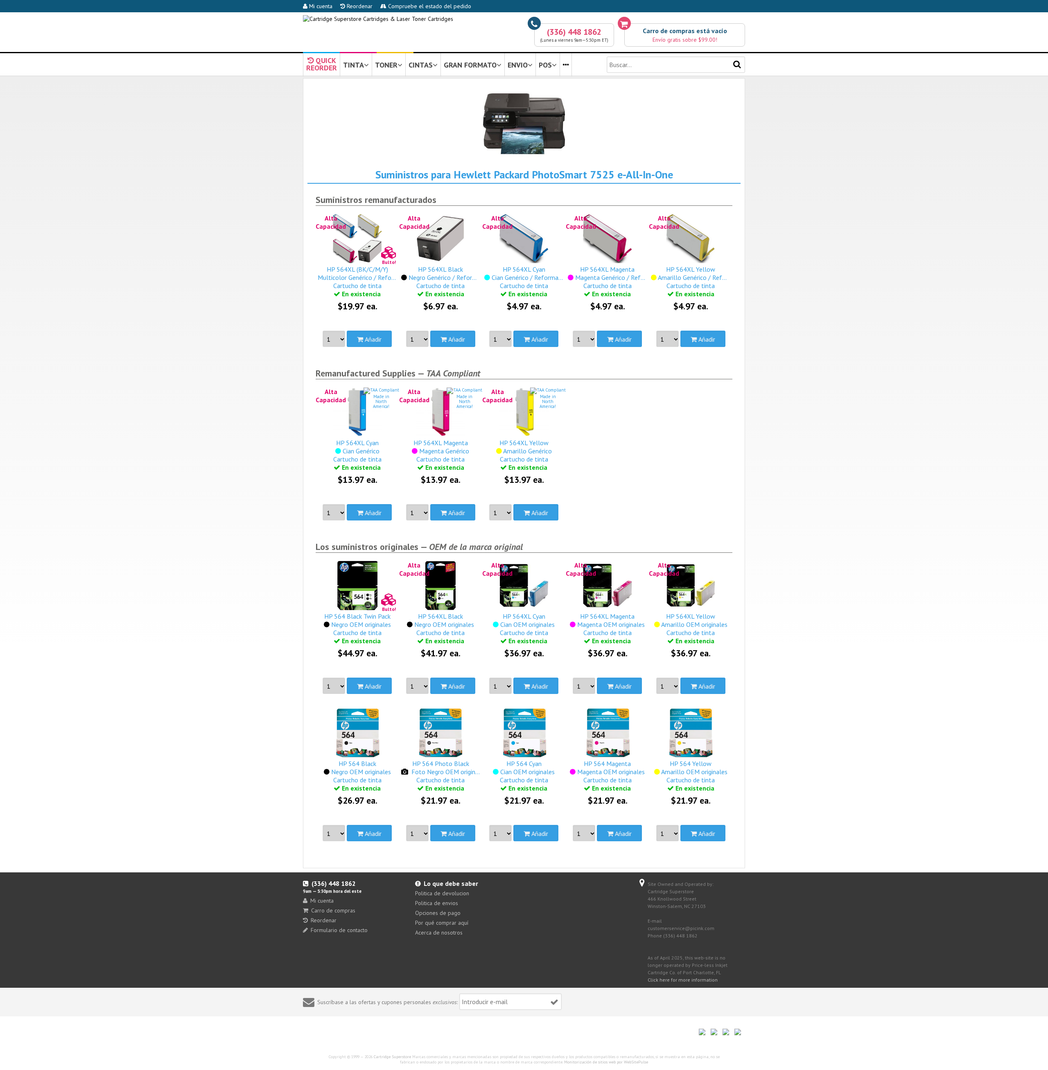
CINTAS (421, 65)
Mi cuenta (319, 6)
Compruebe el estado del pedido (428, 6)
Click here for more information (683, 980)
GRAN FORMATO (470, 65)
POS (545, 65)
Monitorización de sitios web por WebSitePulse (606, 1062)
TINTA (353, 65)
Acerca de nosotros (439, 932)
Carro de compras (333, 910)
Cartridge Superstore (392, 1056)
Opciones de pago (438, 913)
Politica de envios (436, 903)
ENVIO (518, 65)
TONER (386, 65)
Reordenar (359, 6)
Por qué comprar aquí (441, 922)
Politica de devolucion (442, 893)
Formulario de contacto (339, 930)
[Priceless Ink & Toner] (378, 19)
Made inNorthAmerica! (381, 401)
